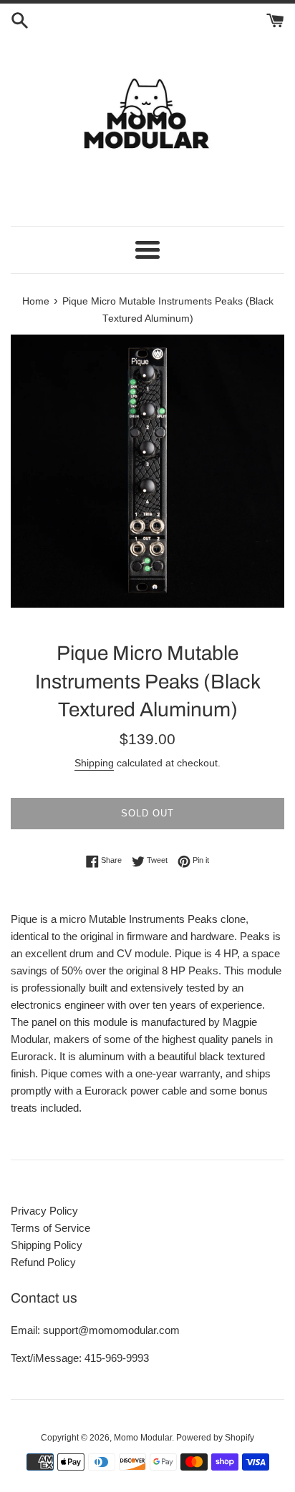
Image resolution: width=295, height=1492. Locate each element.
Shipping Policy (46, 1245)
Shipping (94, 763)
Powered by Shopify (215, 1438)
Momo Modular (143, 1438)
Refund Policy (43, 1262)
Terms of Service (50, 1228)
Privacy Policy (44, 1211)
